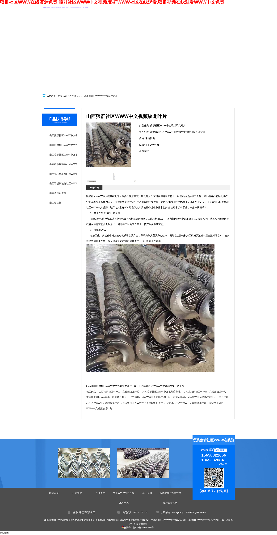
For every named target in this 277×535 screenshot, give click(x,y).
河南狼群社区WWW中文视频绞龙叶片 (162, 391)
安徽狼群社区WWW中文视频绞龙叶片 (186, 402)
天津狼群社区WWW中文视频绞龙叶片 (142, 402)
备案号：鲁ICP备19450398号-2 (140, 527)
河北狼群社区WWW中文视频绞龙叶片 (206, 391)
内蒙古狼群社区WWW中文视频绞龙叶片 (194, 397)
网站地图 (4, 533)
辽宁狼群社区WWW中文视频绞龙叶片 (150, 397)
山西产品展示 (72, 96)
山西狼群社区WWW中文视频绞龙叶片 (101, 96)
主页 (60, 96)
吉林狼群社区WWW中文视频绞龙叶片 (106, 397)
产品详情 (94, 187)
